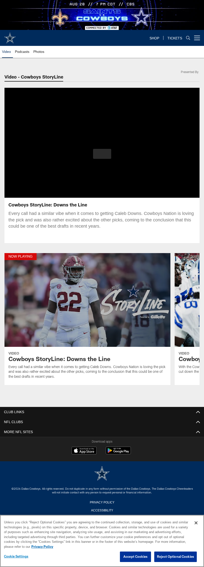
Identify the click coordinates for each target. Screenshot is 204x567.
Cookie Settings (16, 557)
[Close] (196, 523)
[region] (102, 541)
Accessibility (102, 510)
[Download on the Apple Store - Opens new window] (84, 451)
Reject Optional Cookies (175, 557)
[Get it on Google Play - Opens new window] (118, 453)
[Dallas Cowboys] (102, 473)
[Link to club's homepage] (10, 36)
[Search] (188, 38)
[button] (102, 154)
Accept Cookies (135, 557)
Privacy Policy (102, 502)
